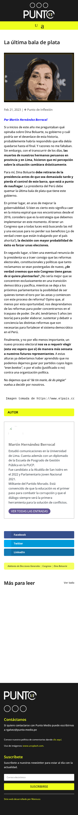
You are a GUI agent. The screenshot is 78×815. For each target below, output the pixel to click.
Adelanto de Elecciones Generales (24, 566)
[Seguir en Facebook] (32, 5)
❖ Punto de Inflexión (38, 110)
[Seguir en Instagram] (45, 5)
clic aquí (57, 739)
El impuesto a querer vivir (26, 600)
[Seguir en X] (39, 5)
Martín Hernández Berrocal (32, 444)
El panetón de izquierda (25, 627)
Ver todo (69, 582)
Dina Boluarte (60, 566)
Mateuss (35, 799)
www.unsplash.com (33, 745)
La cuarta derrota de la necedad (31, 653)
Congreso (46, 566)
